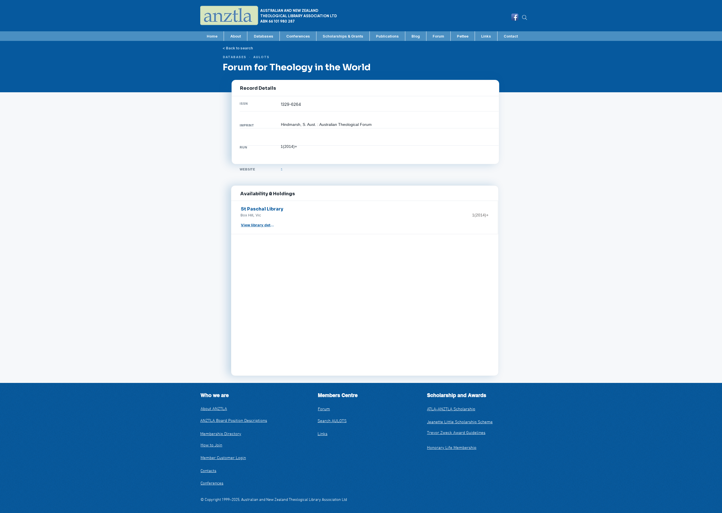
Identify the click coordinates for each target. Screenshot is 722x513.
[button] (263, 36)
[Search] (525, 17)
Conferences (212, 483)
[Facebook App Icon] (514, 17)
